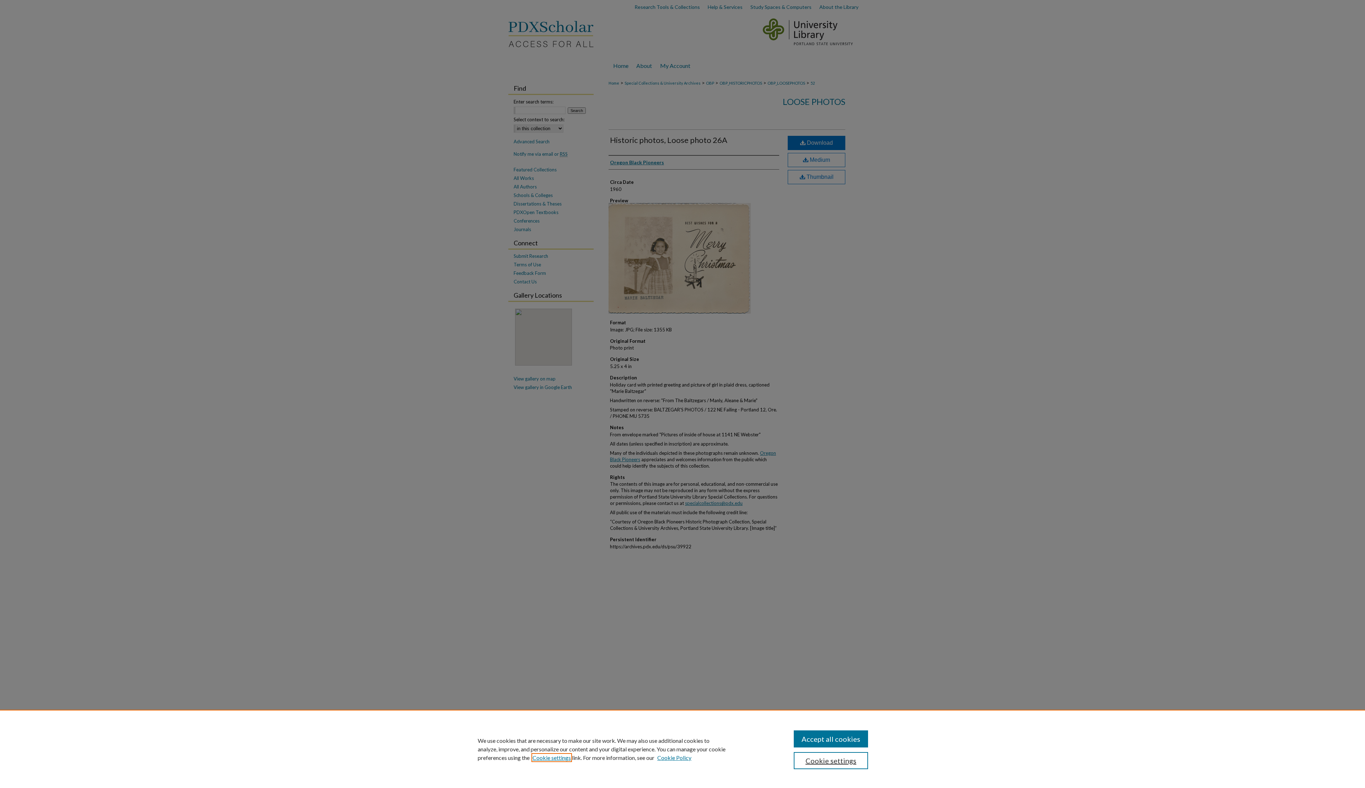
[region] (682, 749)
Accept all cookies (831, 739)
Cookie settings (551, 757)
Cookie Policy (674, 757)
